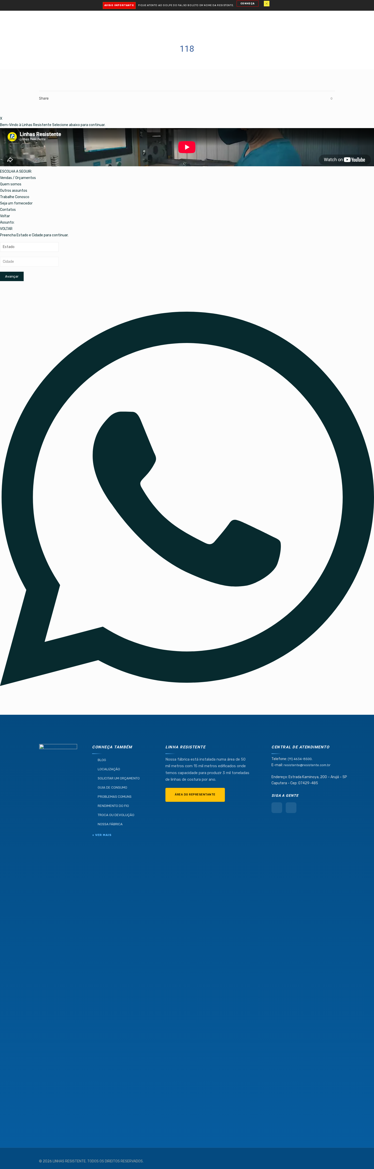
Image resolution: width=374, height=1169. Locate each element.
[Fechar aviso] (266, 3)
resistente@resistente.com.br (307, 765)
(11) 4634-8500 (300, 759)
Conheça (247, 3)
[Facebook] (276, 807)
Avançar (12, 276)
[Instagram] (291, 807)
